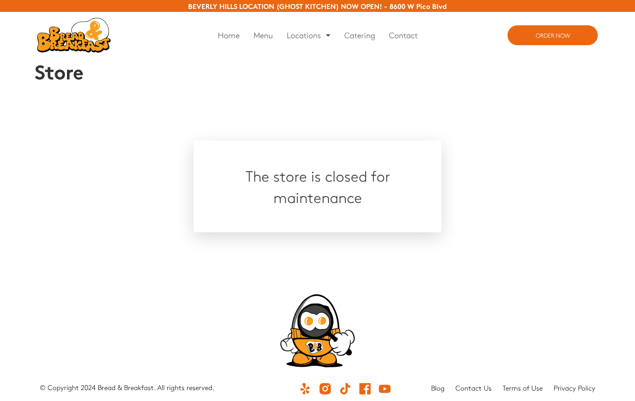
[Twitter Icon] (344, 388)
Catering (359, 35)
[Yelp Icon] (305, 388)
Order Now (553, 35)
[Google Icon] (325, 388)
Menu (263, 35)
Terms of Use (523, 388)
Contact (403, 35)
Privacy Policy (574, 388)
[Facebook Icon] (364, 388)
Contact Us (473, 388)
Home (229, 35)
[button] (308, 35)
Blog (437, 388)
